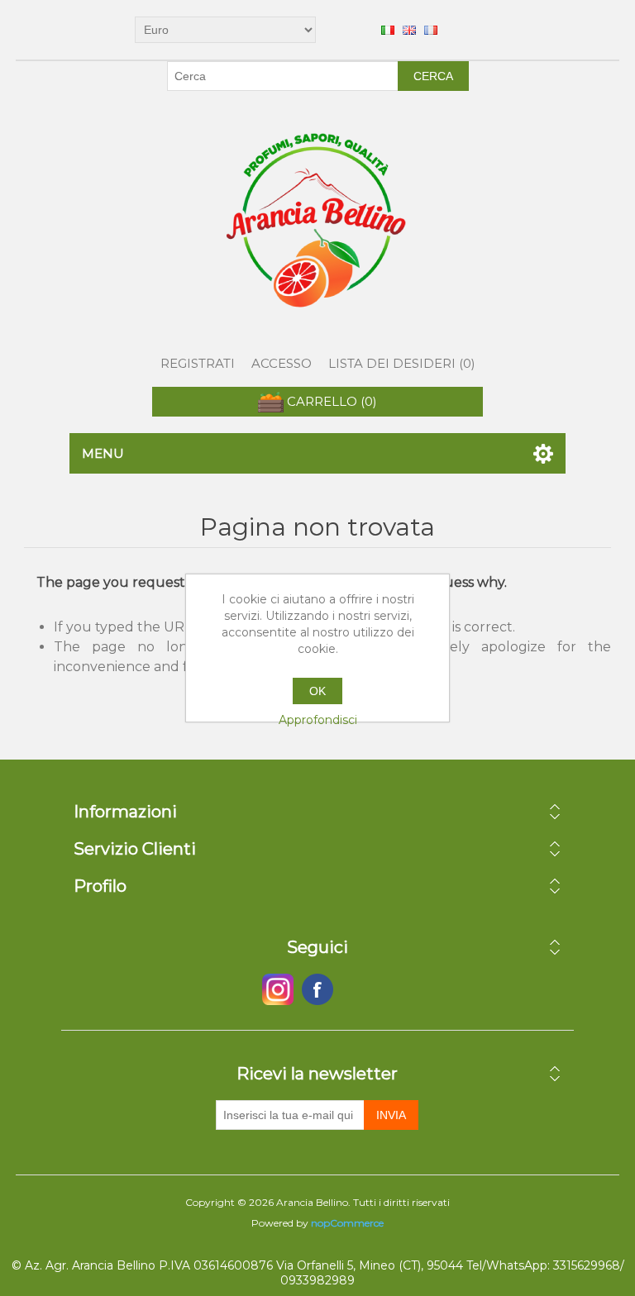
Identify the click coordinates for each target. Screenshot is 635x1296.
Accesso (281, 363)
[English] (409, 30)
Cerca (433, 76)
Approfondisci (318, 719)
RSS (357, 989)
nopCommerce (347, 1223)
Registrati (197, 363)
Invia (391, 1115)
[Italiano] (388, 30)
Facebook (278, 989)
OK (317, 691)
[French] (431, 30)
